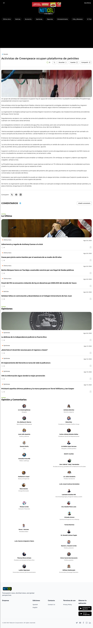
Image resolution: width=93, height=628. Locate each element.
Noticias (17, 19)
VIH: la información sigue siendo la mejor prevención (23, 376)
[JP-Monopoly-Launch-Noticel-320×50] (46, 4)
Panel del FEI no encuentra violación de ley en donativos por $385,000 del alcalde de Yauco (38, 283)
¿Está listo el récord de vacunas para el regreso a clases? (24, 350)
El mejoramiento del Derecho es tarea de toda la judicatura (25, 363)
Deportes (50, 19)
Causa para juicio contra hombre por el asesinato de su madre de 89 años (31, 257)
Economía (28, 19)
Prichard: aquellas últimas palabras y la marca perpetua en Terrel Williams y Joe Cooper (37, 388)
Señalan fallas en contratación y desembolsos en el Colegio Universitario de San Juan (36, 296)
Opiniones (39, 19)
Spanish (35, 604)
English (35, 607)
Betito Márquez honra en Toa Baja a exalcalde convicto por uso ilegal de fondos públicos (37, 270)
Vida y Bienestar (77, 19)
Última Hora (7, 19)
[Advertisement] (46, 35)
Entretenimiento (62, 19)
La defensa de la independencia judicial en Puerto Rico (24, 337)
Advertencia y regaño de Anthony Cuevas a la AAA (22, 244)
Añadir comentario (84, 203)
